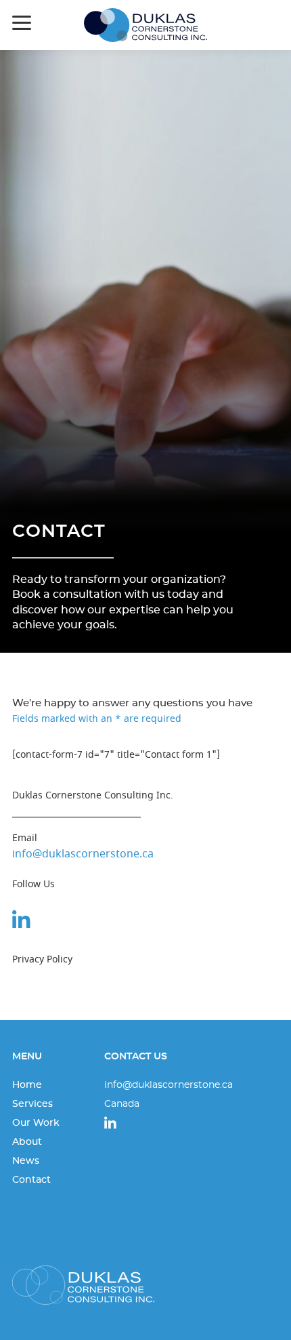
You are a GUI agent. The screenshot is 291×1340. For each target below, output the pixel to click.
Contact (59, 531)
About (27, 1142)
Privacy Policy (42, 959)
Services (32, 1104)
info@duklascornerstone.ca (83, 854)
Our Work (36, 1123)
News (25, 1161)
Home (27, 1085)
